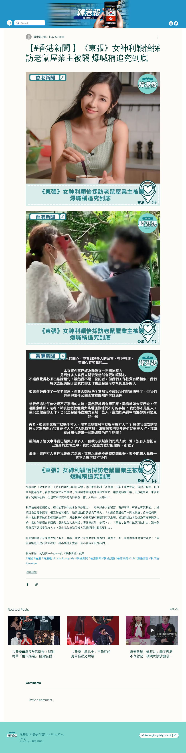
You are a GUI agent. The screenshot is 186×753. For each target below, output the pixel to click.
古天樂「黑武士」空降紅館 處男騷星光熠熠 (92, 654)
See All (174, 608)
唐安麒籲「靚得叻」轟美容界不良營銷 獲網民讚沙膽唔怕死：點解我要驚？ (151, 654)
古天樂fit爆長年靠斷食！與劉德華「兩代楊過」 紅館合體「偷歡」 (33, 654)
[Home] (9, 23)
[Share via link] (36, 584)
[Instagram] (171, 23)
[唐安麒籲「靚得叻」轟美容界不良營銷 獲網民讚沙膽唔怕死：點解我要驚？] (152, 630)
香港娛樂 (32, 572)
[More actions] (158, 37)
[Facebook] (176, 23)
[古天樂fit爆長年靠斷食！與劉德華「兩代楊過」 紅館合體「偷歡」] (34, 630)
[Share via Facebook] (27, 584)
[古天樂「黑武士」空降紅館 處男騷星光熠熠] (93, 630)
